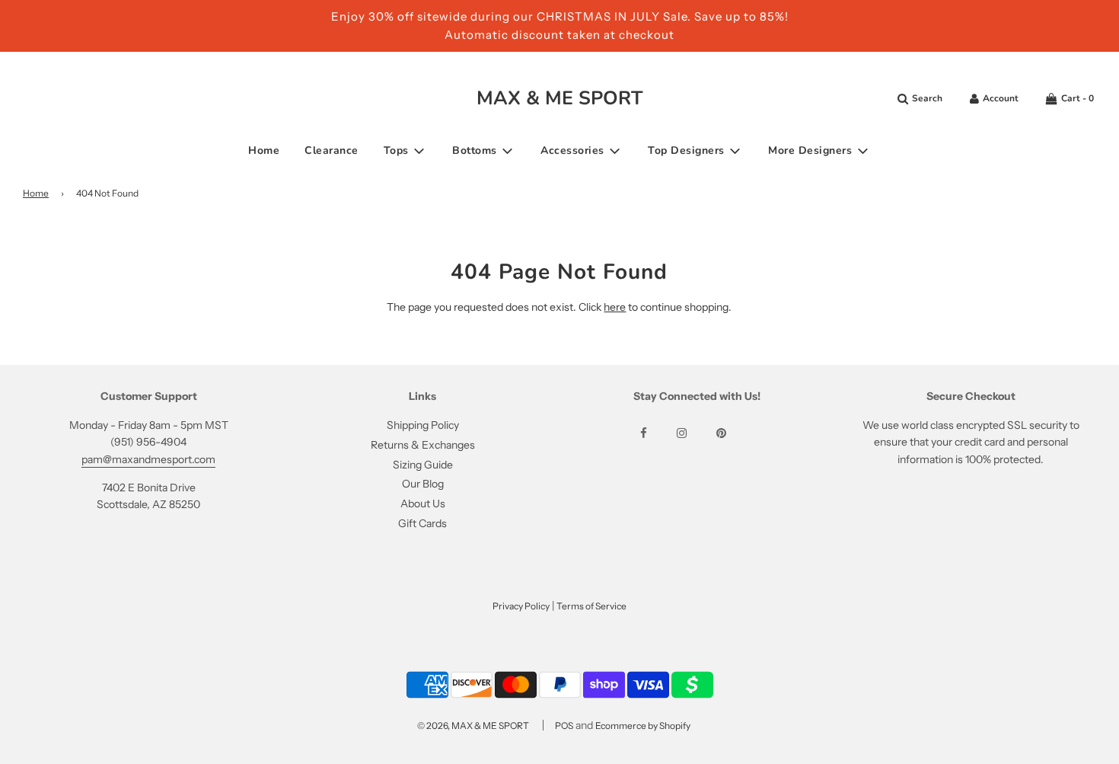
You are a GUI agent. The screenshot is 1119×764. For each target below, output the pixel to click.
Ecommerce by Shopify (642, 725)
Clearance (331, 150)
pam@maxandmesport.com (148, 459)
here (615, 307)
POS (564, 725)
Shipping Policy (423, 425)
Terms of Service (591, 606)
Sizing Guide (423, 465)
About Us (422, 503)
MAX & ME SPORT (560, 98)
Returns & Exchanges (423, 445)
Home (263, 150)
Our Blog (423, 484)
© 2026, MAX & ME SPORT (473, 725)
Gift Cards (422, 523)
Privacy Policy (521, 606)
